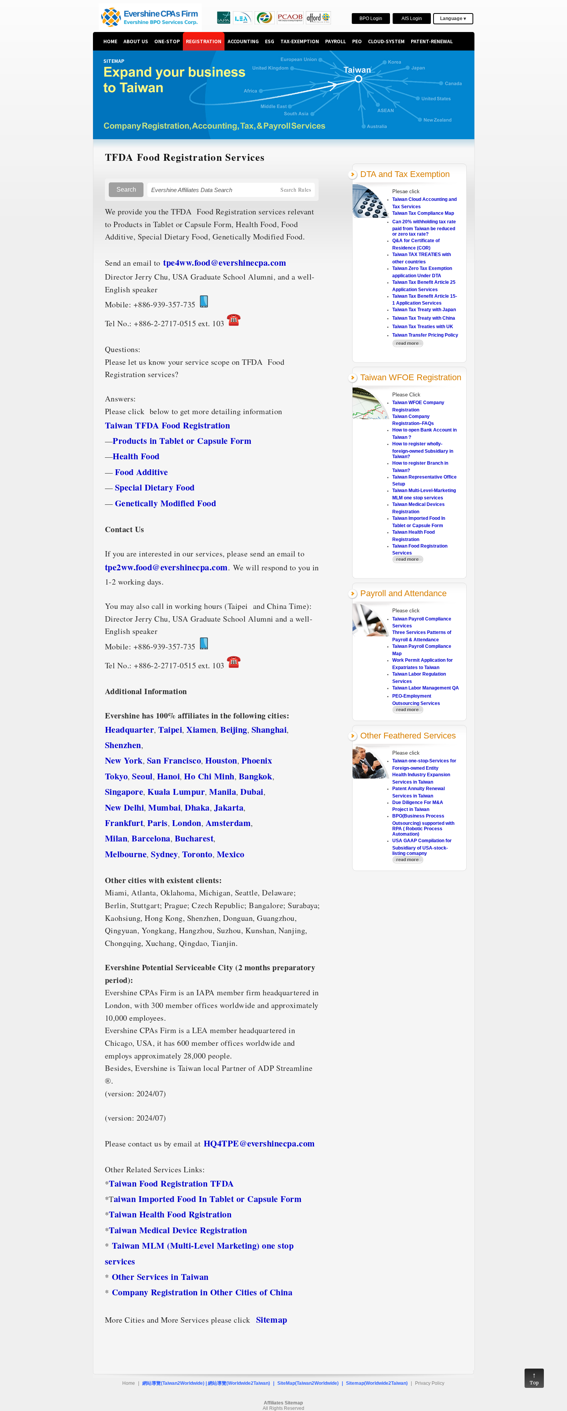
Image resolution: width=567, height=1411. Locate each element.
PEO (357, 41)
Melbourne (126, 854)
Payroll (335, 41)
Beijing (233, 729)
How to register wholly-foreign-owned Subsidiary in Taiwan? (422, 450)
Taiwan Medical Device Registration (178, 1230)
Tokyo (116, 776)
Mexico (231, 854)
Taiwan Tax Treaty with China (423, 318)
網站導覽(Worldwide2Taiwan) (239, 1383)
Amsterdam (228, 822)
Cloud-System (386, 41)
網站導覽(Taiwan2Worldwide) (173, 1383)
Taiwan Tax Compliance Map (423, 213)
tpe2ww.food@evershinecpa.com (166, 567)
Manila (222, 791)
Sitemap (113, 60)
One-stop (167, 41)
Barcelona (151, 838)
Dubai (251, 791)
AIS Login (412, 18)
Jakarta (229, 807)
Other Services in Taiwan (160, 1276)
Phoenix (256, 760)
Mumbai (164, 807)
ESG (269, 41)
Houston (221, 760)
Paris (157, 822)
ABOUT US (135, 41)
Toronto (197, 854)
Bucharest (194, 838)
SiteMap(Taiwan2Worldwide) (308, 1383)
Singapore (124, 791)
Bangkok (255, 776)
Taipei (170, 729)
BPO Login (370, 18)
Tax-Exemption (299, 41)
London (186, 822)
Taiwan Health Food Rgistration (170, 1214)
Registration (203, 41)
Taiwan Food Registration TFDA (171, 1183)
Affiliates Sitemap (283, 1403)
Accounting (243, 41)
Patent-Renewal (432, 41)
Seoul (142, 776)
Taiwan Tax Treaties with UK (422, 326)
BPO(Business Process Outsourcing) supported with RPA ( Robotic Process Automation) (423, 825)
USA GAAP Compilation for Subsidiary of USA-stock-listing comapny (422, 847)
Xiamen (201, 729)
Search (126, 189)
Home (128, 1383)
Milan (116, 838)
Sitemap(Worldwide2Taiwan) (377, 1383)
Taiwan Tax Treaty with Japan (424, 309)
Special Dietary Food (155, 487)
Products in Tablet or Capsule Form (182, 440)
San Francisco (174, 760)
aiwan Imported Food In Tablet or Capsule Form (209, 1198)
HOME (110, 41)
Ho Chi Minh (209, 776)
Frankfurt (124, 822)
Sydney (164, 854)
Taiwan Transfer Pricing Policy (425, 335)
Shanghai (269, 729)
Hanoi (168, 776)
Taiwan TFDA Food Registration (169, 425)
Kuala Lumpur (176, 791)
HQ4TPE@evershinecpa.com (259, 1143)
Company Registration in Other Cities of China (202, 1292)
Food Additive (141, 471)
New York (124, 760)
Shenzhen (123, 744)
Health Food (136, 456)
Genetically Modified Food (165, 503)
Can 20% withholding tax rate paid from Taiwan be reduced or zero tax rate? (424, 228)
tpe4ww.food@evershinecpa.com (224, 262)
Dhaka (197, 807)
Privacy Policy (429, 1383)
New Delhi (124, 807)
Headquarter (129, 729)
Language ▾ (453, 18)
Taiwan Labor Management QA (425, 688)
